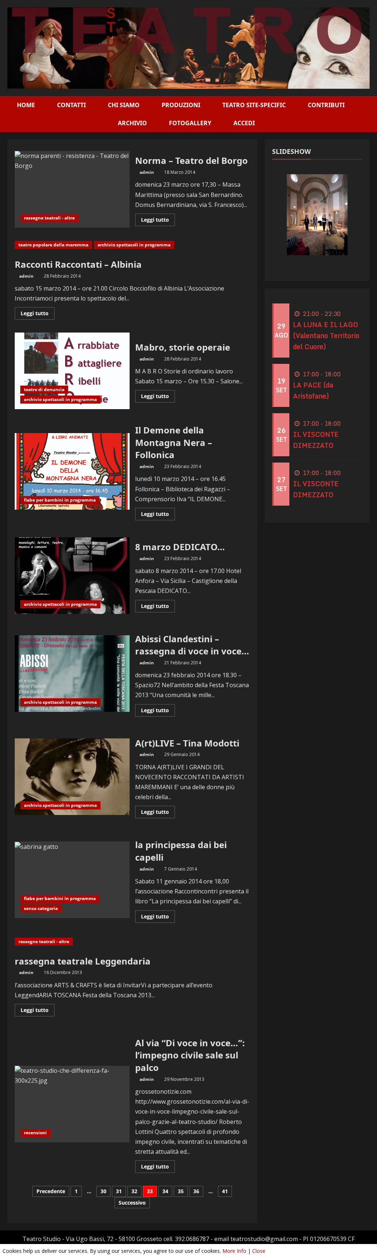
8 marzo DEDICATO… (72, 575)
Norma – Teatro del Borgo (72, 189)
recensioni (35, 1132)
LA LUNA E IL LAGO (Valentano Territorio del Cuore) (326, 335)
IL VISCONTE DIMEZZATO (315, 440)
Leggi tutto (158, 221)
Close (258, 1250)
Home (26, 105)
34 (165, 1191)
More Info (234, 1250)
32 (134, 1191)
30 (103, 1191)
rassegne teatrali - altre (49, 218)
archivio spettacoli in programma (134, 245)
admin (147, 172)
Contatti (71, 105)
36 (196, 1191)
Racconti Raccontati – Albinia (78, 264)
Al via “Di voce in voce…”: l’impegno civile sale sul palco (72, 1104)
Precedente (50, 1191)
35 (181, 1191)
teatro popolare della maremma (53, 245)
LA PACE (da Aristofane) (313, 390)
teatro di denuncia (44, 389)
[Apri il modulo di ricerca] (367, 114)
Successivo (132, 1202)
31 (119, 1191)
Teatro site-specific (254, 105)
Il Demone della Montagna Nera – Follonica (72, 471)
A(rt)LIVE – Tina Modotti (72, 776)
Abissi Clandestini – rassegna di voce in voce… (72, 673)
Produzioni (181, 105)
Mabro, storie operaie (72, 371)
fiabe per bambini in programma (60, 500)
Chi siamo (124, 105)
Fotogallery (190, 123)
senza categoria (41, 908)
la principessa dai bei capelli (72, 879)
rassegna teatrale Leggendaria (83, 961)
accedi (244, 123)
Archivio (132, 123)
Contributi (326, 105)
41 (225, 1191)
